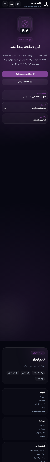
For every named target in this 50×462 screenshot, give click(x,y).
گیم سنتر (42, 436)
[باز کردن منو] (5, 4)
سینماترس (42, 429)
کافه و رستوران (40, 433)
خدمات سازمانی (23, 82)
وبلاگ (43, 408)
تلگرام (38, 379)
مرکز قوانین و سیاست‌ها (38, 451)
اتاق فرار (42, 425)
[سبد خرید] (11, 4)
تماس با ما (37, 373)
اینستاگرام (11, 373)
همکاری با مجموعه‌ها (38, 411)
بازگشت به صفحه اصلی (23, 74)
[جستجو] (18, 4)
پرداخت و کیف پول (39, 458)
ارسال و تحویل (40, 454)
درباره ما (42, 397)
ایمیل (24, 373)
